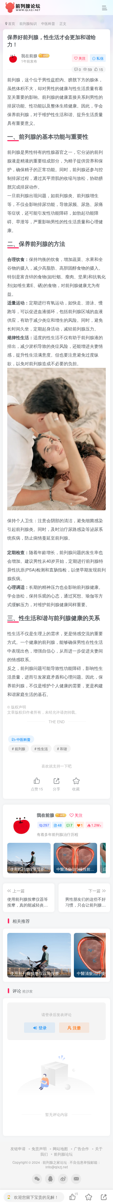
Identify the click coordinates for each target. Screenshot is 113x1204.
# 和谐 (62, 748)
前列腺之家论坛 (55, 1162)
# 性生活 (41, 748)
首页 (11, 23)
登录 (43, 1028)
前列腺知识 (28, 23)
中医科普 (48, 23)
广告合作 (81, 1148)
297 (46, 825)
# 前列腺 (18, 748)
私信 (99, 58)
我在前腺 (29, 56)
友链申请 (17, 1148)
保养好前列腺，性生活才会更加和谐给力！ (51, 40)
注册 (77, 1028)
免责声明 (39, 1148)
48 (60, 825)
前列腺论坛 (63, 1154)
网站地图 (60, 1148)
